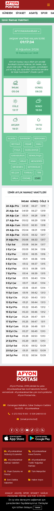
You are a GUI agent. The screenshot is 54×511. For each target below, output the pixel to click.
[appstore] (14, 439)
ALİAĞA (12, 139)
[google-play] (40, 439)
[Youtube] (27, 430)
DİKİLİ (38, 144)
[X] (17, 430)
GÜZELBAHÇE (31, 150)
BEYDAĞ (15, 144)
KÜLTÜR (32, 496)
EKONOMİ (12, 496)
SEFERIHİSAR (34, 167)
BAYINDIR (25, 139)
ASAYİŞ (33, 13)
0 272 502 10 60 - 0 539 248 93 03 (29, 414)
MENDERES (36, 161)
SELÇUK (15, 173)
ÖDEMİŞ (26, 178)
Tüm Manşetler (38, 471)
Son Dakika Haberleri (11, 481)
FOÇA (17, 150)
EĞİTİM (22, 496)
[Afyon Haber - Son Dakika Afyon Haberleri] (12, 5)
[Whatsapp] (37, 430)
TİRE (39, 173)
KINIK (13, 161)
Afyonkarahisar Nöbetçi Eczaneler (13, 452)
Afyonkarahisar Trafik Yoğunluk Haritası (37, 463)
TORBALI (28, 173)
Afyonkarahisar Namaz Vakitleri (13, 461)
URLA (15, 178)
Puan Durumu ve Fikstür (13, 472)
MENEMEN (17, 167)
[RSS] (42, 430)
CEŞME (28, 144)
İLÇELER (41, 496)
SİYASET (21, 13)
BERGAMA (39, 139)
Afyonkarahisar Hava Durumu (37, 452)
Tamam (37, 507)
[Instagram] (22, 430)
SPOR (44, 13)
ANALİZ (9, 493)
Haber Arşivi (37, 480)
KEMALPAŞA (35, 156)
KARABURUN (18, 156)
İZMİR (37, 178)
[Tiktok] (32, 430)
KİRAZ (23, 161)
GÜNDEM (7, 13)
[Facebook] (11, 430)
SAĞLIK (44, 493)
